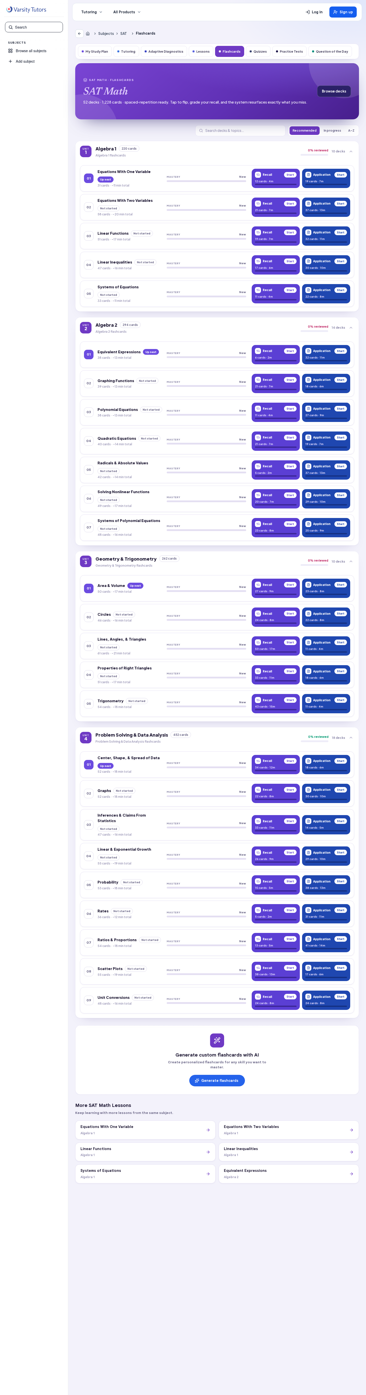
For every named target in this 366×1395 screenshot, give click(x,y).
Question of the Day (332, 51)
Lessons (203, 51)
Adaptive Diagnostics (165, 51)
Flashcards (231, 51)
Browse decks (334, 91)
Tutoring (89, 12)
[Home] (89, 33)
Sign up (346, 12)
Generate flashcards (219, 1080)
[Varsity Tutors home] (26, 10)
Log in (317, 12)
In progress (332, 130)
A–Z (351, 130)
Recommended (305, 130)
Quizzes (260, 51)
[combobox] (37, 27)
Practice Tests (291, 51)
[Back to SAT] (79, 33)
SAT (123, 33)
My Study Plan (96, 51)
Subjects (106, 33)
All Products (124, 12)
